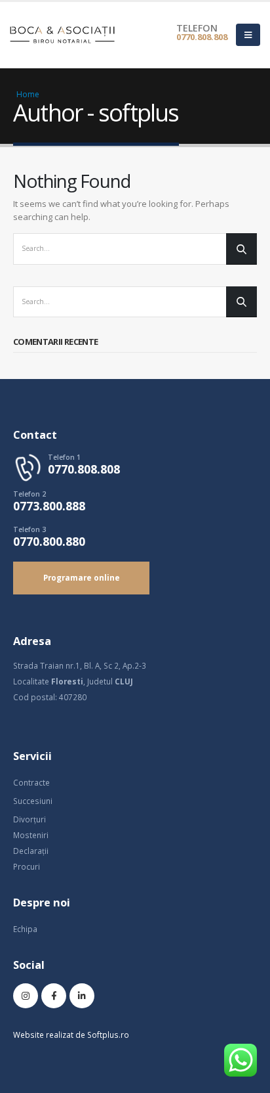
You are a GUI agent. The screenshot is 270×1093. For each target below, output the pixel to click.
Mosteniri (30, 835)
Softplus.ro (108, 1034)
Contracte (31, 782)
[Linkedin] (81, 995)
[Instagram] (25, 995)
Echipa (25, 929)
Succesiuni (32, 800)
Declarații (30, 850)
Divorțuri (29, 819)
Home (27, 94)
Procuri (26, 866)
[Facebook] (53, 995)
